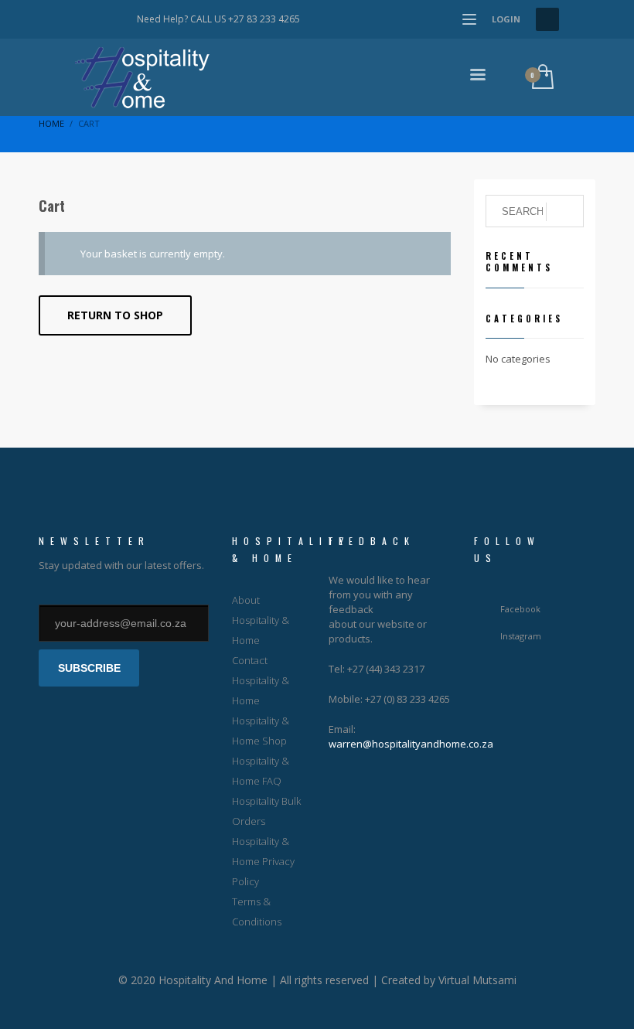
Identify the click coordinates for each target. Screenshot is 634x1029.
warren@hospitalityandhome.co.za (411, 744)
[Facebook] (86, 19)
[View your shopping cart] (541, 78)
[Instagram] (109, 19)
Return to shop (115, 315)
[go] (565, 212)
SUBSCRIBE (89, 668)
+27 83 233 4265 (264, 19)
